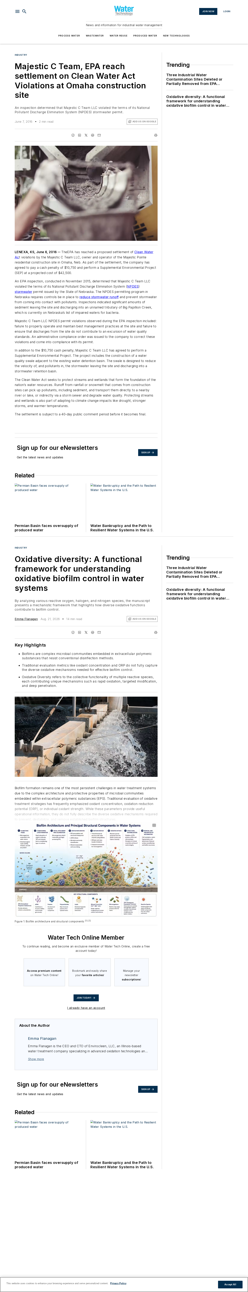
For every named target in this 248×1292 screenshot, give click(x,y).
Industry (21, 55)
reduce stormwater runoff (99, 297)
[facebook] (73, 135)
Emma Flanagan (26, 619)
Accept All (230, 1284)
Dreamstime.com (143, 700)
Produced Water (145, 35)
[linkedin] (79, 135)
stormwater (23, 292)
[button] (17, 11)
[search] (24, 11)
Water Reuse (118, 35)
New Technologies (176, 35)
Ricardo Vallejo (124, 700)
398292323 (106, 700)
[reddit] (92, 135)
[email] (99, 135)
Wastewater (95, 35)
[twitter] (86, 135)
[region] (124, 1284)
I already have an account (86, 1008)
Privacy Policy (118, 1283)
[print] (156, 135)
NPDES (133, 286)
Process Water (69, 35)
